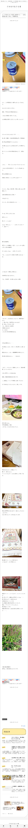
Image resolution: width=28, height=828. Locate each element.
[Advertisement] (14, 36)
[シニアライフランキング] (5, 89)
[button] (25, 426)
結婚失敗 (5, 719)
